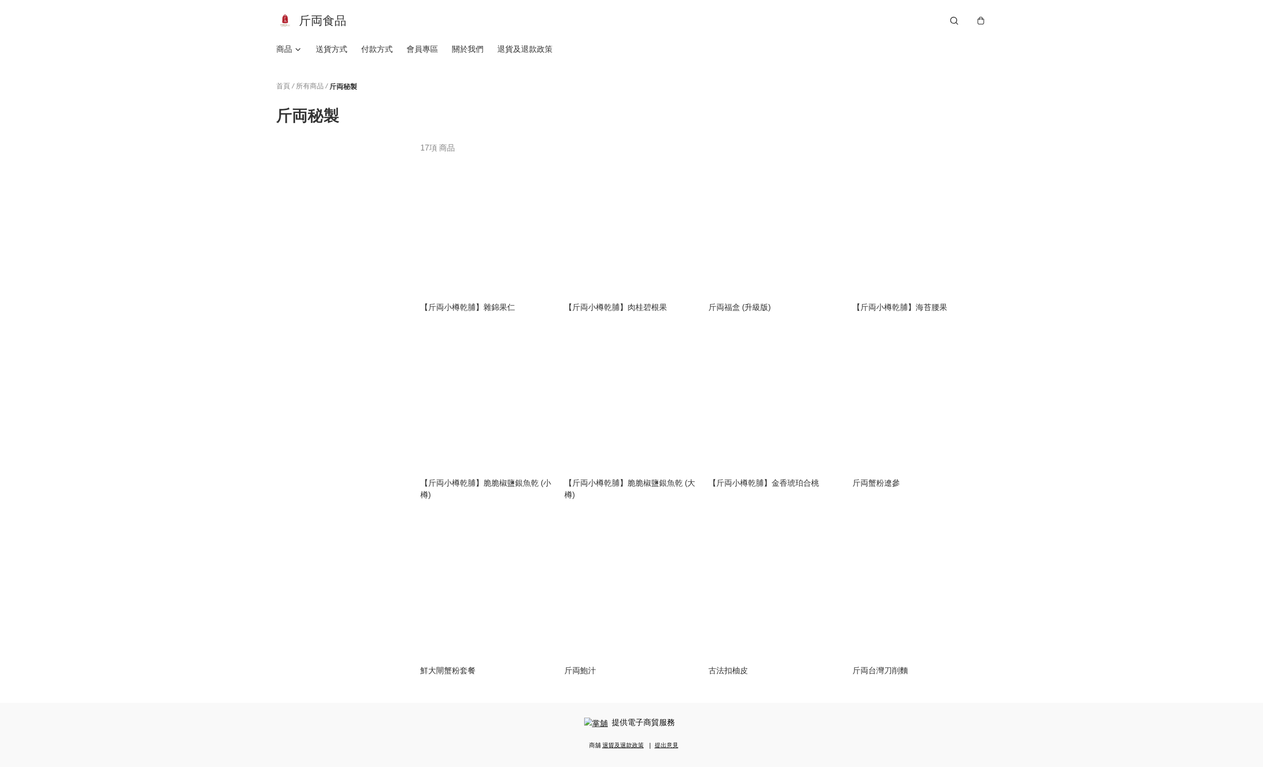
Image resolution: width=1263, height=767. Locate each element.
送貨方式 (331, 49)
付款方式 (377, 49)
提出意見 (666, 745)
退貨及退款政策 (525, 49)
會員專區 (422, 49)
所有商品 (310, 86)
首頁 (283, 86)
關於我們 (467, 49)
